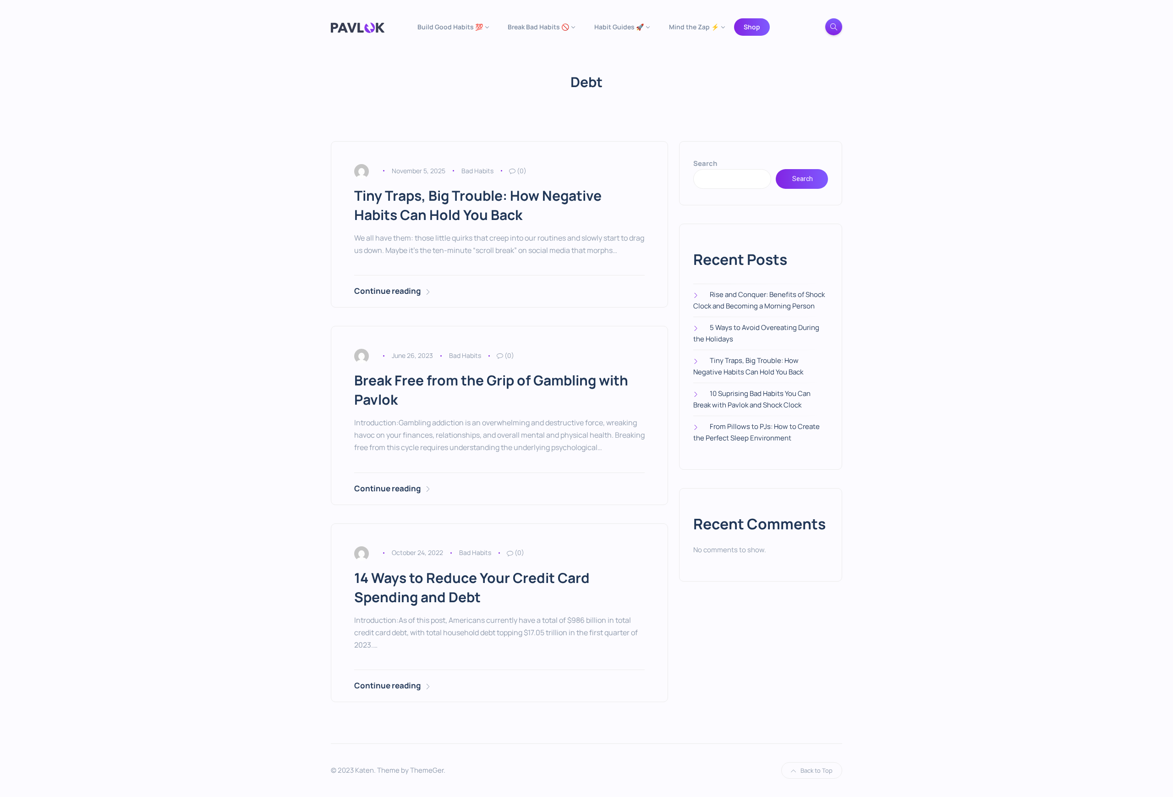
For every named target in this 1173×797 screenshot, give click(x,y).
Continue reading (387, 291)
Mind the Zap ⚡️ (694, 26)
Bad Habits (477, 170)
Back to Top (816, 770)
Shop (752, 26)
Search (705, 163)
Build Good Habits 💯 (450, 26)
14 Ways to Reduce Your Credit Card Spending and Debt (472, 587)
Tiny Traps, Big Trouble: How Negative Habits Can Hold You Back (478, 205)
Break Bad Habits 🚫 (538, 26)
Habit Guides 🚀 (619, 26)
